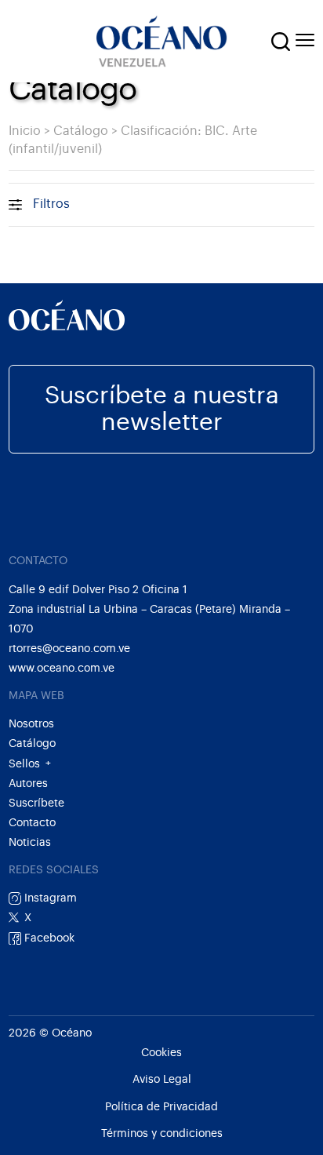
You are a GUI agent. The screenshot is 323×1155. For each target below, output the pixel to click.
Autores (28, 783)
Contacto (32, 823)
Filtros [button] (51, 204)
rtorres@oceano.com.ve (69, 648)
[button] (280, 41)
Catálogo (80, 131)
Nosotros (31, 724)
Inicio (25, 131)
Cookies (161, 1053)
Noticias (30, 842)
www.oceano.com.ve (61, 668)
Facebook (47, 938)
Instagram (49, 898)
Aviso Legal (161, 1079)
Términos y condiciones (162, 1133)
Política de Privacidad (161, 1107)
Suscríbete (36, 803)
